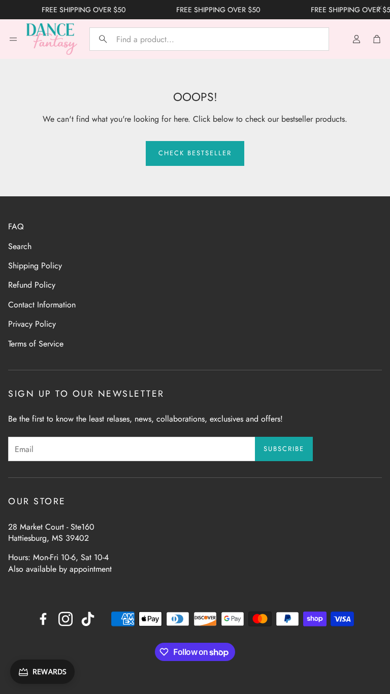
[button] (209, 39)
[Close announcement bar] (379, 7)
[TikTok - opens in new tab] (88, 619)
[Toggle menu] (13, 39)
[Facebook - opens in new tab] (43, 619)
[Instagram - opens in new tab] (65, 619)
